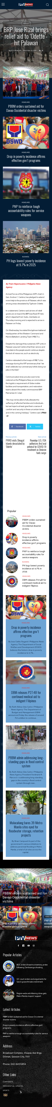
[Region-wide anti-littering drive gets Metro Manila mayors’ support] (8, 995)
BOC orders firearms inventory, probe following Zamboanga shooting (32, 966)
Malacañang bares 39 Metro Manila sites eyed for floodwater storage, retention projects (26, 829)
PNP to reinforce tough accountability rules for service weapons (26, 210)
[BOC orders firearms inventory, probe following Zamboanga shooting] (8, 966)
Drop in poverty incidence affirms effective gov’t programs (26, 158)
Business (25, 257)
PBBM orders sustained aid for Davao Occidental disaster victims (26, 108)
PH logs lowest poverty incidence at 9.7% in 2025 (26, 262)
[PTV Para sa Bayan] (26, 4)
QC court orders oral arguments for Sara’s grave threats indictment (31, 981)
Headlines (26, 102)
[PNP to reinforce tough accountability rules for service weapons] (26, 183)
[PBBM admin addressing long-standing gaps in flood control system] (26, 737)
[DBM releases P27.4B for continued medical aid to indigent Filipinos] (12, 582)
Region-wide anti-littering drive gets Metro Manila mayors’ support (31, 995)
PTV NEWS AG (16, 50)
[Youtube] (28, 945)
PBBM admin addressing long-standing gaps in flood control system (26, 761)
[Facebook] (18, 945)
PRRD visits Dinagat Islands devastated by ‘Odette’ (15, 443)
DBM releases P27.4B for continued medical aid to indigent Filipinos (34, 583)
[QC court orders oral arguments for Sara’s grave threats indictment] (8, 980)
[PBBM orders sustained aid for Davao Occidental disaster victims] (26, 83)
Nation (26, 24)
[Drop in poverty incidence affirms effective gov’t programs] (26, 133)
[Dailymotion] (23, 945)
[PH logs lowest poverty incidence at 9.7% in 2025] (26, 237)
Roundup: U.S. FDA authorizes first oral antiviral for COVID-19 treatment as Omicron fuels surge (36, 446)
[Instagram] (33, 945)
